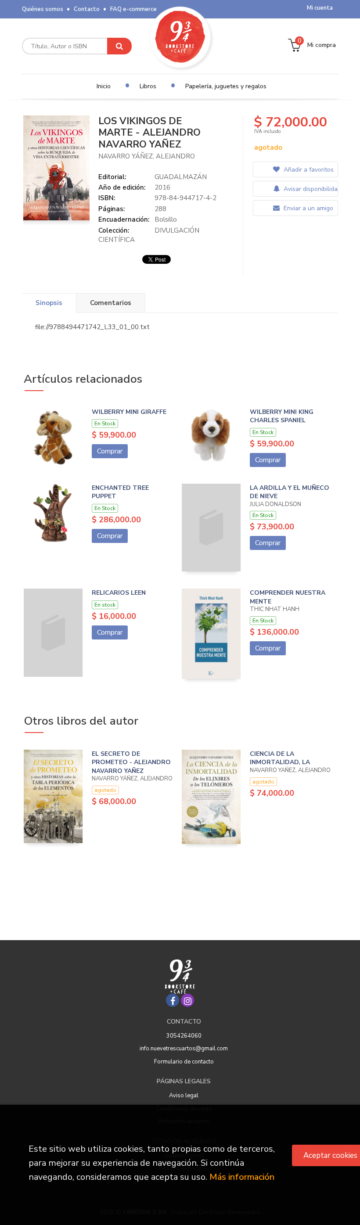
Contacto (87, 9)
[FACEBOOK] (172, 1000)
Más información (241, 1177)
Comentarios (110, 302)
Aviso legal (183, 1095)
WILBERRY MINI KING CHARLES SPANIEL (281, 416)
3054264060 (184, 1036)
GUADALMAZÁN (181, 176)
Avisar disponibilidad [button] (310, 189)
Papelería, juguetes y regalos (225, 86)
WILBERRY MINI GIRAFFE (129, 412)
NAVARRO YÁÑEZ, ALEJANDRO (146, 156)
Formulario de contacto (184, 1062)
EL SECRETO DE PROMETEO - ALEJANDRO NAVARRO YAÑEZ (131, 762)
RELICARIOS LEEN (119, 593)
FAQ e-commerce (133, 9)
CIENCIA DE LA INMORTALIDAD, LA (280, 758)
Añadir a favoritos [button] (308, 169)
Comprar (109, 451)
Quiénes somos (42, 9)
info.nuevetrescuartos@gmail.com (184, 1049)
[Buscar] (119, 46)
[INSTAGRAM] (187, 1000)
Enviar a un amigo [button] (307, 208)
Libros (148, 86)
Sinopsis (49, 302)
